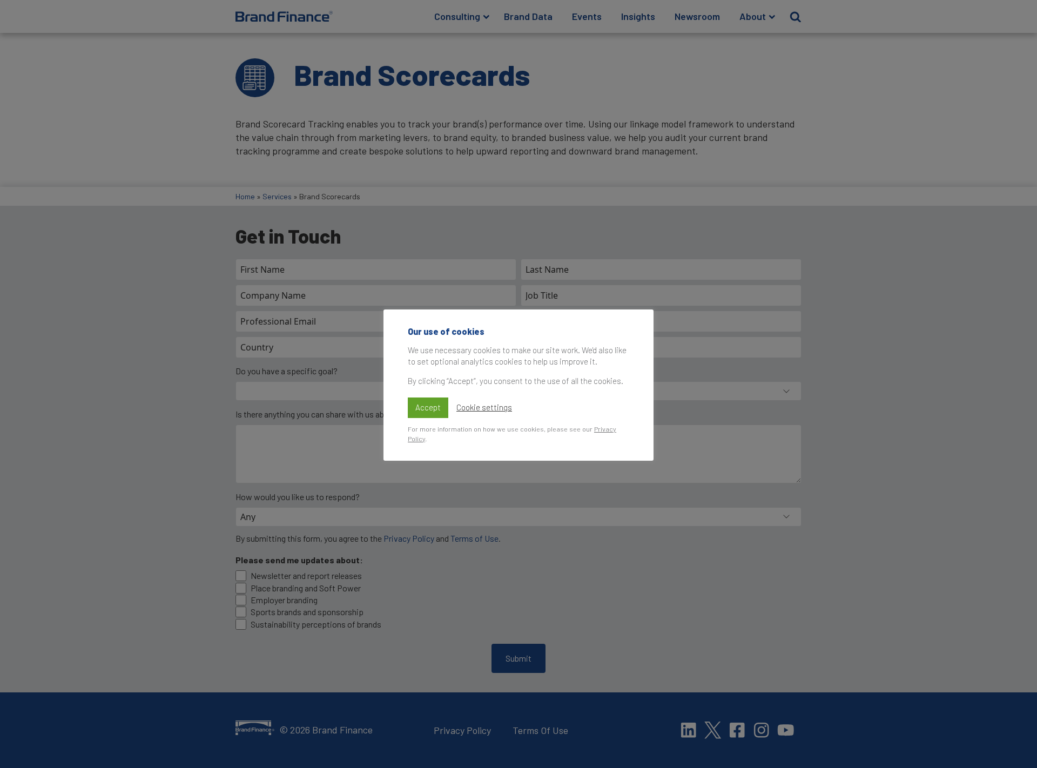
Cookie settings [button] (484, 407)
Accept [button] (428, 407)
